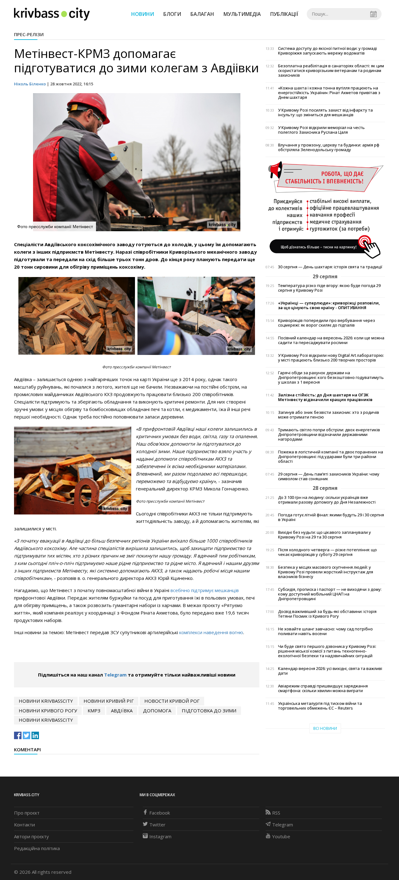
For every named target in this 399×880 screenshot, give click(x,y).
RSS (276, 813)
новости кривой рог (172, 701)
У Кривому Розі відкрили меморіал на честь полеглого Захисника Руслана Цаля (321, 130)
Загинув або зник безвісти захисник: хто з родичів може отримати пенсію (328, 414)
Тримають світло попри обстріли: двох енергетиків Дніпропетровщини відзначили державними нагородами (329, 435)
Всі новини (325, 728)
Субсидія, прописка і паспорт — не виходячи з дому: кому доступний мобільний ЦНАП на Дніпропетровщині (330, 594)
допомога (157, 710)
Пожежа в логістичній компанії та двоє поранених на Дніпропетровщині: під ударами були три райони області (330, 457)
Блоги (172, 14)
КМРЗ (94, 710)
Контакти (24, 824)
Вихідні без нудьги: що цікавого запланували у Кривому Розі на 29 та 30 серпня (324, 534)
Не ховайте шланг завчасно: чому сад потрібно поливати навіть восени (325, 631)
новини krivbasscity (46, 701)
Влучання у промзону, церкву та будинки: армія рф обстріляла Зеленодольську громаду (328, 147)
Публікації (284, 14)
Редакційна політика (37, 848)
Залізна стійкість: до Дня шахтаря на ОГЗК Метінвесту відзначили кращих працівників (325, 397)
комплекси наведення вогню (211, 632)
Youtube (281, 836)
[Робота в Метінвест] (325, 210)
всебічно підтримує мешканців (205, 590)
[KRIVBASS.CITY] (52, 13)
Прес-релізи (29, 34)
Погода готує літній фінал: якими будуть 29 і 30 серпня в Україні (331, 517)
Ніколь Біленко (30, 84)
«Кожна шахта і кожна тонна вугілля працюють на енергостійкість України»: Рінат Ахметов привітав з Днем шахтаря (329, 93)
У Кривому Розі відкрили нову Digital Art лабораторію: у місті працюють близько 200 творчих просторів (331, 357)
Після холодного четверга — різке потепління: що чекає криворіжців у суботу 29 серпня (327, 552)
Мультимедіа (242, 14)
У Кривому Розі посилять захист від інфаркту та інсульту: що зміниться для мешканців (325, 112)
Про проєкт (27, 813)
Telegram (115, 675)
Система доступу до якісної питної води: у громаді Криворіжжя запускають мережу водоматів (327, 50)
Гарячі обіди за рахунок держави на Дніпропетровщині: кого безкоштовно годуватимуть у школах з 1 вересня (331, 378)
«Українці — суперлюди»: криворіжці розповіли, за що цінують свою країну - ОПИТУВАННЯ (329, 305)
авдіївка (121, 710)
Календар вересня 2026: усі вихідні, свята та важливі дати (330, 671)
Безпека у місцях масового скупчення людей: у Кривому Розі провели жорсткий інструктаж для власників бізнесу (325, 572)
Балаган (202, 14)
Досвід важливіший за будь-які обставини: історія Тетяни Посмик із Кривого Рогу (327, 614)
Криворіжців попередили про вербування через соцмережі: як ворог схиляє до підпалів (326, 323)
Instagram (160, 836)
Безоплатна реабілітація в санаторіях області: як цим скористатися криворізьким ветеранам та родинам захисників (331, 71)
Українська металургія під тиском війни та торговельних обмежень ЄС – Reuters (320, 705)
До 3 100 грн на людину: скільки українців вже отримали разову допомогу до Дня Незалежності (327, 500)
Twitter (157, 824)
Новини (142, 14)
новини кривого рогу (48, 710)
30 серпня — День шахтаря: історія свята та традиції (330, 267)
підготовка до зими (209, 710)
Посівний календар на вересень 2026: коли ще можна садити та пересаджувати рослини (331, 340)
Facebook (159, 813)
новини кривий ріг (109, 701)
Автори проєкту (31, 836)
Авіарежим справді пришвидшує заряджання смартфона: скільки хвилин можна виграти (323, 688)
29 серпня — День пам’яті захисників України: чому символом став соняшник (328, 476)
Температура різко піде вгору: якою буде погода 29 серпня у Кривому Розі (329, 288)
